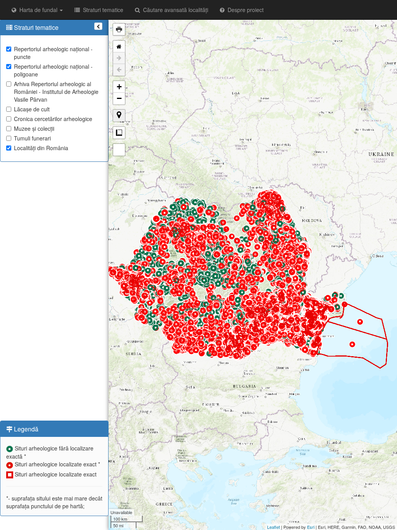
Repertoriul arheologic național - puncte (53, 53)
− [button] (119, 98)
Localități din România (41, 148)
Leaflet (273, 527)
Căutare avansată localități (174, 10)
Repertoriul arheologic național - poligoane (53, 70)
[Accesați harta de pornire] (119, 46)
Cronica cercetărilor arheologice (53, 119)
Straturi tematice (101, 10)
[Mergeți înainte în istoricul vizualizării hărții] (119, 58)
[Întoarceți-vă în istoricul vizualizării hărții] (119, 70)
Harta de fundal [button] (37, 10)
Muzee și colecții (34, 128)
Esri (310, 527)
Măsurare (119, 133)
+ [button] (119, 87)
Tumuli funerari (32, 138)
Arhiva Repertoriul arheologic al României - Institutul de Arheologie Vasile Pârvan (56, 91)
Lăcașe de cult (32, 109)
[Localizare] (119, 115)
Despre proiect (244, 10)
